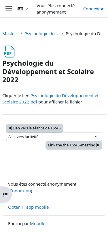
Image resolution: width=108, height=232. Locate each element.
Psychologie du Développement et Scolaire (41, 33)
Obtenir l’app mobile (28, 207)
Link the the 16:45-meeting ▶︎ (74, 145)
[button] (23, 8)
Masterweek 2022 (10, 33)
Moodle (37, 223)
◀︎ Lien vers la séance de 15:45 (34, 128)
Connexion (94, 9)
